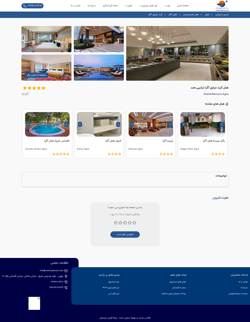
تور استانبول (113, 282)
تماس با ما (243, 282)
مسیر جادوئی (222, 14)
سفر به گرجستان (179, 287)
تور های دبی (113, 293)
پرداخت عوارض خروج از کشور (174, 293)
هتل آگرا (173, 14)
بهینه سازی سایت (127, 318)
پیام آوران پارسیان (108, 318)
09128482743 (56, 287)
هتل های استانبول (177, 282)
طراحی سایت (144, 318)
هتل (207, 14)
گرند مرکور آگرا (155, 14)
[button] (222, 124)
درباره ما (244, 287)
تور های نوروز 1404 (111, 287)
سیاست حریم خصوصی (238, 293)
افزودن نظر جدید (125, 234)
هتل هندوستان (191, 14)
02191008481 (57, 282)
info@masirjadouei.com (51, 270)
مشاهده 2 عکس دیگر (36, 75)
